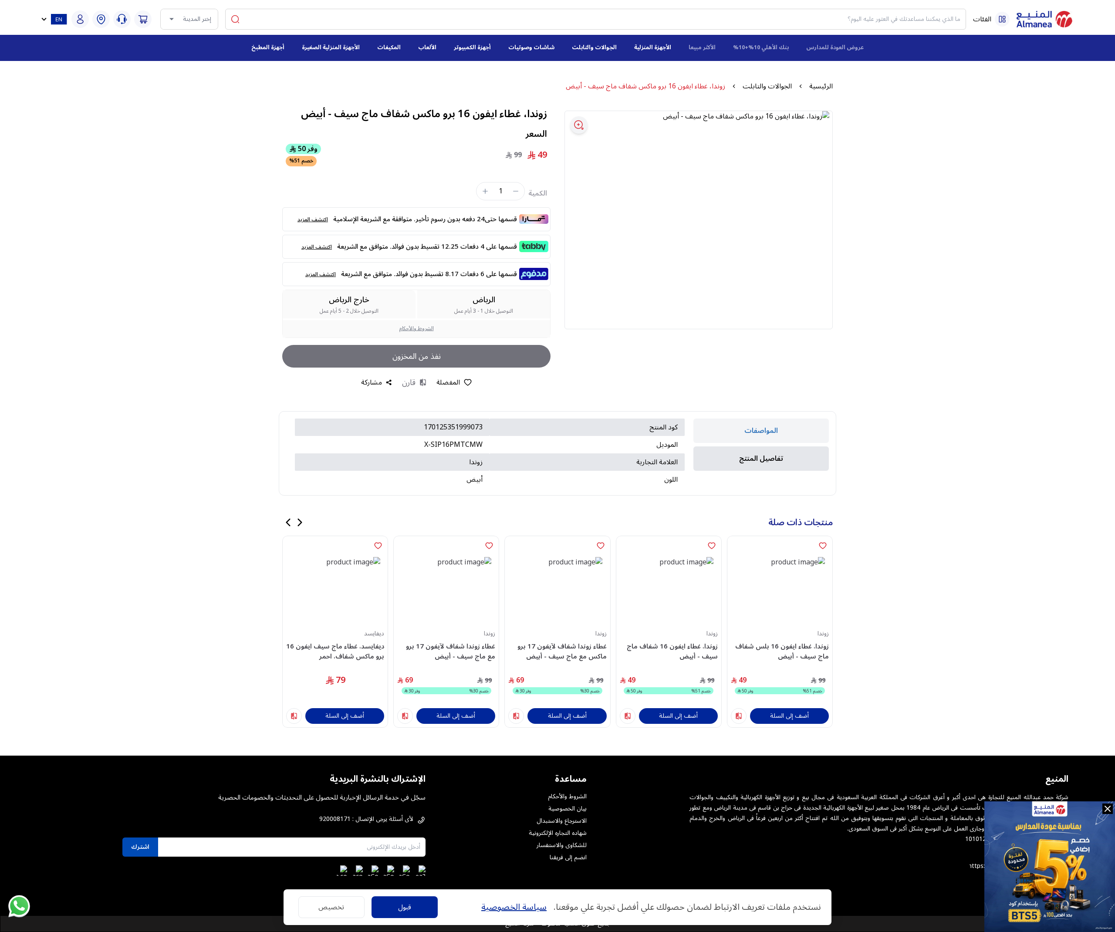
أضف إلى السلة (789, 715)
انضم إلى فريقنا (568, 857)
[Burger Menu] (1002, 19)
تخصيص (331, 907)
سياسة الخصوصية (514, 907)
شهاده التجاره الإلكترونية (558, 833)
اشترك (140, 847)
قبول (404, 907)
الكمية (537, 193)
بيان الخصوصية (567, 808)
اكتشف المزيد (312, 219)
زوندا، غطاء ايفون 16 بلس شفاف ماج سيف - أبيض (782, 651)
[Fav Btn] (823, 546)
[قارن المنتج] (739, 716)
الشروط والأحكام (416, 328)
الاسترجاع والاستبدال (562, 821)
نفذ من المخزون (416, 356)
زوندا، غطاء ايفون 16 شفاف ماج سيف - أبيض (672, 651)
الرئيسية (821, 86)
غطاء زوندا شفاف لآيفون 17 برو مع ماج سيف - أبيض (450, 651)
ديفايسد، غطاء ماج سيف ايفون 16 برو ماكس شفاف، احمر (335, 651)
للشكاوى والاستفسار (562, 845)
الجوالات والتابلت (767, 86)
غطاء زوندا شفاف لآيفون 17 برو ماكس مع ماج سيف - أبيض (561, 651)
